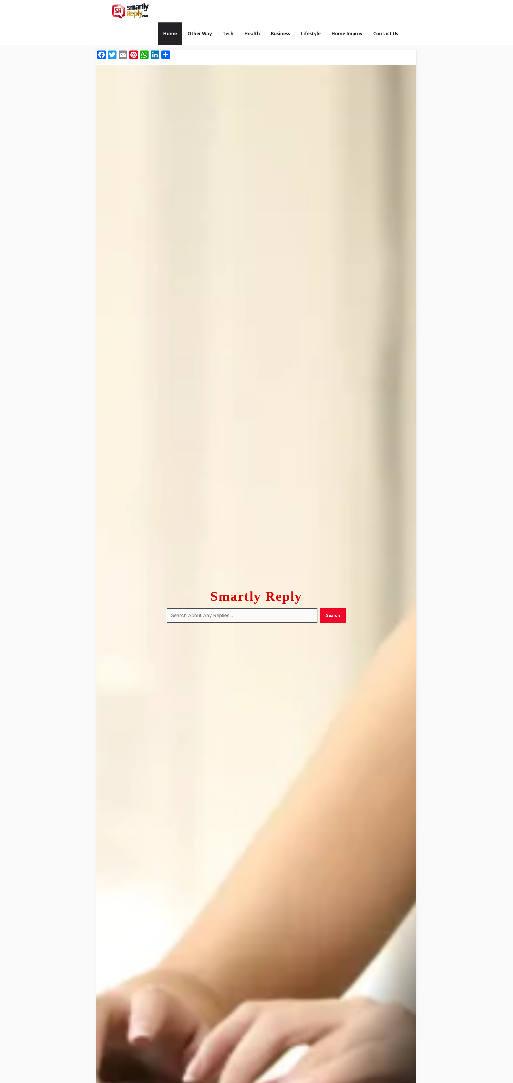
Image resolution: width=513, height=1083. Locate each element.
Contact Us (385, 33)
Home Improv (347, 33)
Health (252, 33)
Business (280, 33)
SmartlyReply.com (184, 11)
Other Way (200, 33)
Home (170, 33)
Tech (228, 33)
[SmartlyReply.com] (130, 11)
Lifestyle (311, 33)
